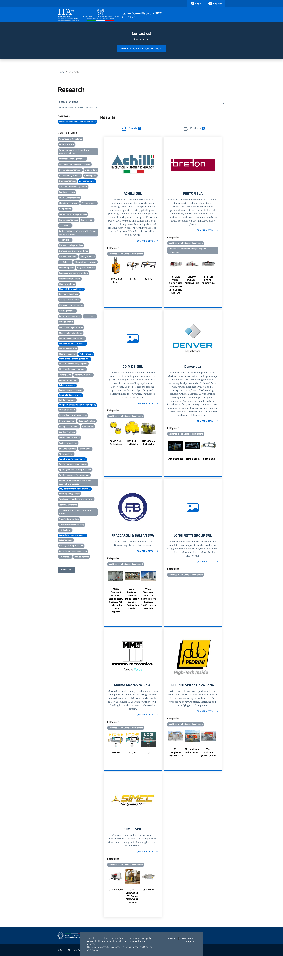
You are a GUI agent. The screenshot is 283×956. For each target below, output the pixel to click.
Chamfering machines (68, 203)
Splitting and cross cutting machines (75, 469)
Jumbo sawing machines (70, 316)
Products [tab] (197, 128)
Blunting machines (67, 180)
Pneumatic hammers (68, 380)
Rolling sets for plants (69, 426)
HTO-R (132, 752)
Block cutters (91, 169)
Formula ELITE (192, 458)
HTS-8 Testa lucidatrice (148, 442)
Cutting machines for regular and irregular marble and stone (77, 232)
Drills (65, 261)
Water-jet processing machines (73, 551)
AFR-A (132, 278)
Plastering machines (83, 374)
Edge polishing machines (85, 261)
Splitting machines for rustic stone (74, 474)
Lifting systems (66, 321)
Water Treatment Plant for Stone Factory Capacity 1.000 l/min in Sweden (132, 598)
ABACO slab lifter (116, 280)
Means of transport (67, 353)
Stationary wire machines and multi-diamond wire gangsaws (75, 482)
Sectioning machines (68, 443)
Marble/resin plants (68, 348)
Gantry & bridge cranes (69, 299)
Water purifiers (66, 539)
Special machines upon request (73, 463)
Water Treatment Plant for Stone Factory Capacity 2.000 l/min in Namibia (148, 598)
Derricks (65, 239)
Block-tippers (90, 175)
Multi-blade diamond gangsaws (73, 363)
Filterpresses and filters (69, 278)
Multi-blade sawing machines (72, 369)
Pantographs (65, 374)
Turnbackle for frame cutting (71, 524)
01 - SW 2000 (116, 889)
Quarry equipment (67, 420)
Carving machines (67, 192)
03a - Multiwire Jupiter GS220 (208, 752)
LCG (148, 752)
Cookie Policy (187, 938)
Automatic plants (66, 144)
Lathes (90, 316)
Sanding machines (67, 431)
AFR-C (148, 278)
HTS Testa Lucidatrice (132, 442)
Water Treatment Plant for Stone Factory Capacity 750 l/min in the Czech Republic (116, 600)
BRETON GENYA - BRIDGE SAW (208, 280)
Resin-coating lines (86, 420)
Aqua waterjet (175, 458)
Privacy (173, 938)
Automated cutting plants (70, 138)
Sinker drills (85, 448)
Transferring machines (69, 518)
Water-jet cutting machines (71, 545)
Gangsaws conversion (68, 293)
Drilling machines (87, 256)
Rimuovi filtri (66, 569)
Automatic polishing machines (72, 158)
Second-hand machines (69, 437)
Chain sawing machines (69, 197)
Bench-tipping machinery (70, 169)
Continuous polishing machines (73, 214)
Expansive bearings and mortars (73, 273)
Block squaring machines (70, 175)
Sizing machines (66, 454)
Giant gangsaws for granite (71, 305)
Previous (104, 270)
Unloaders (65, 530)
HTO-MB (115, 752)
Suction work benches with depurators (76, 499)
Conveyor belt (87, 219)
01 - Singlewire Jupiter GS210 (176, 752)
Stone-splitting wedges (69, 493)
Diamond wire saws (67, 256)
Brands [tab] (134, 128)
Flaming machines (67, 284)
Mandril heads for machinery (72, 338)
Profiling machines (67, 399)
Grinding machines (67, 310)
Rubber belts (88, 426)
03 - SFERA (148, 889)
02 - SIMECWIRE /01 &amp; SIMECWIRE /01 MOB (132, 896)
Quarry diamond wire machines (73, 415)
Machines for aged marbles (71, 327)
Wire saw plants (81, 556)
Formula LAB (208, 458)
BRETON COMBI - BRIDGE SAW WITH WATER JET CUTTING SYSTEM (176, 285)
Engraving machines (86, 267)
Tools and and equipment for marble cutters (75, 512)
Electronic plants (66, 267)
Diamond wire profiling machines (73, 250)
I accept (191, 942)
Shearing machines (67, 448)
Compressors (65, 208)
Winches (65, 556)
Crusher (65, 225)
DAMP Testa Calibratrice (116, 442)
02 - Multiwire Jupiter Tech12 (192, 750)
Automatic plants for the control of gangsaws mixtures (74, 151)
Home (61, 72)
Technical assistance (68, 504)
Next (160, 270)
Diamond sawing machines (71, 245)
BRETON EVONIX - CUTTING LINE (192, 280)
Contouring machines (68, 219)
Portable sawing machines (70, 390)
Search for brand (68, 102)
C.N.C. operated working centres (73, 186)
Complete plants (89, 203)
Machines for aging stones (70, 332)
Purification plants (67, 409)
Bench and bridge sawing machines (74, 164)
